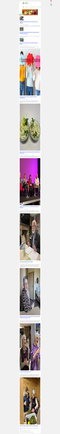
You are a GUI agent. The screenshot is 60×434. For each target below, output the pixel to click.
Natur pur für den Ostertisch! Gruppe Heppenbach (29, 425)
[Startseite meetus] (51, 1)
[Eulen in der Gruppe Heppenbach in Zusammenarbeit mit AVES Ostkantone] (30, 29)
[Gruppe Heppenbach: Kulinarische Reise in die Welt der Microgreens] (30, 127)
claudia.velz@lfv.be (26, 45)
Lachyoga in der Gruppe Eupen (25, 371)
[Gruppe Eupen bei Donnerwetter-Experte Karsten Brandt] (30, 40)
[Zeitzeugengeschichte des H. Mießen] (30, 236)
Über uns (23, 7)
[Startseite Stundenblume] (51, 4)
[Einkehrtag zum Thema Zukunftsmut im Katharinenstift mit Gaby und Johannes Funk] (30, 291)
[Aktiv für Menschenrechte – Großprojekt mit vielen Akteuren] (30, 181)
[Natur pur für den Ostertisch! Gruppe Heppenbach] (30, 400)
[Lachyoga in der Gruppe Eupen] (30, 346)
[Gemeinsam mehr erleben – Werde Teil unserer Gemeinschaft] (30, 71)
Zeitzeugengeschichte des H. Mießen (26, 261)
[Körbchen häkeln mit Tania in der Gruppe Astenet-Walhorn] (30, 18)
